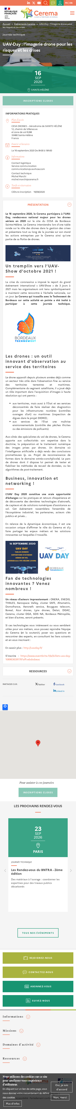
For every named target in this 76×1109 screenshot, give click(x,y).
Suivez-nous (41, 1000)
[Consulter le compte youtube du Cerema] (39, 3)
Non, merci (60, 1097)
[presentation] (5, 871)
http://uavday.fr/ (33, 647)
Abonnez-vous (40, 986)
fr (66, 2)
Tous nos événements (38, 932)
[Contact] (53, 3)
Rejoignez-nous (41, 957)
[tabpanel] (38, 432)
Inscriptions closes (38, 100)
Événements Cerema (24, 23)
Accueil (6, 23)
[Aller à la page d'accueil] (38, 12)
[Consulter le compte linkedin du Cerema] (28, 3)
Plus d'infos (12, 1103)
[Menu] (72, 13)
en (70, 2)
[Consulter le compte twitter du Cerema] (33, 3)
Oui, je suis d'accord (61, 1087)
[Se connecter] (60, 3)
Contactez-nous (41, 972)
